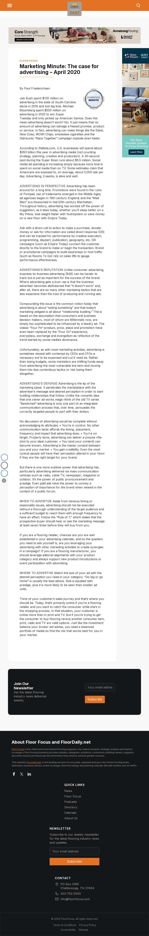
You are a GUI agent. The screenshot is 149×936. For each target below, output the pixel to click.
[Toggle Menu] (9, 5)
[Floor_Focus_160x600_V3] (75, 35)
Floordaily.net (34, 762)
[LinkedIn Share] (4, 473)
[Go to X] (21, 773)
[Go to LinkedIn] (29, 773)
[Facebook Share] (4, 457)
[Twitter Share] (4, 465)
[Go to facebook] (14, 773)
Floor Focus (29, 60)
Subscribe (95, 699)
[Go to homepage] (74, 9)
